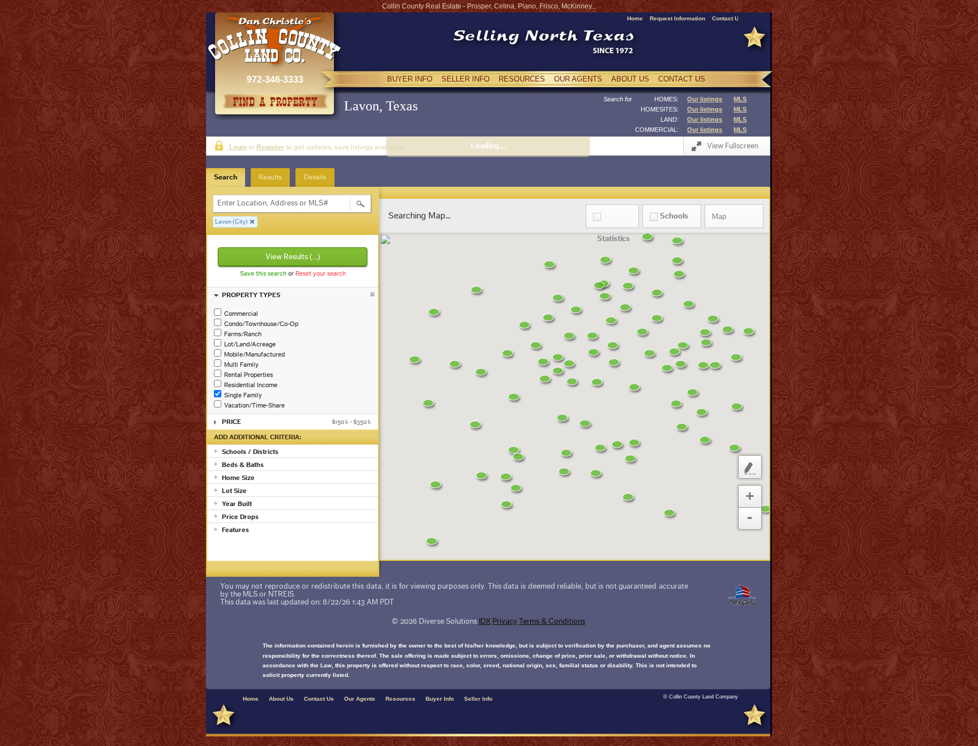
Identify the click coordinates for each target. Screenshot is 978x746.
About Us (281, 699)
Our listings (704, 99)
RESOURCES (522, 79)
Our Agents (359, 699)
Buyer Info (440, 699)
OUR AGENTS (578, 79)
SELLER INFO (465, 79)
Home (635, 18)
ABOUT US (630, 79)
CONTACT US (681, 79)
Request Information (677, 18)
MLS (740, 99)
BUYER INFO (409, 79)
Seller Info (478, 699)
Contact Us (727, 18)
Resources (400, 699)
